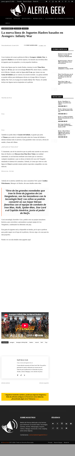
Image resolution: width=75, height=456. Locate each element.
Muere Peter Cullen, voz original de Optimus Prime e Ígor (65, 83)
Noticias (17, 18)
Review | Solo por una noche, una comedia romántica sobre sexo (65, 110)
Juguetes (17, 28)
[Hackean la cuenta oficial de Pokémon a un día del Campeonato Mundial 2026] (54, 55)
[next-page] (55, 89)
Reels (8, 23)
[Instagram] (52, 1)
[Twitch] (65, 1)
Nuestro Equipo (27, 1)
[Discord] (46, 1)
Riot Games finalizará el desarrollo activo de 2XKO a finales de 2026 (65, 125)
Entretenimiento (7, 28)
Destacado (26, 18)
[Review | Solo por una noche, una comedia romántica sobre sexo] (54, 111)
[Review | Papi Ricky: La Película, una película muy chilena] (54, 103)
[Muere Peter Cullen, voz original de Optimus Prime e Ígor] (54, 83)
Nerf (42, 342)
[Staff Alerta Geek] (21, 45)
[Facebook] (49, 1)
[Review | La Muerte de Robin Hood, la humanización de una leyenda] (54, 118)
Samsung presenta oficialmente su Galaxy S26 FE (65, 68)
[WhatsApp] (22, 51)
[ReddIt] (34, 51)
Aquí (37, 399)
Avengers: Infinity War (21, 342)
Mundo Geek (37, 18)
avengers (12, 342)
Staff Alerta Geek (31, 45)
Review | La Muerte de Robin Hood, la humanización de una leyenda (65, 118)
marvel (37, 342)
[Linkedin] (56, 1)
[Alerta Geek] (37, 9)
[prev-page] (52, 89)
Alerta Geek (6, 442)
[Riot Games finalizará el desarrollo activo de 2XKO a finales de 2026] (54, 126)
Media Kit (35, 1)
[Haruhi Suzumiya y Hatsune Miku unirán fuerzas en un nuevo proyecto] (54, 62)
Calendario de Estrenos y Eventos (58, 18)
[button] (72, 19)
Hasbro (31, 342)
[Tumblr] (39, 51)
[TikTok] (62, 1)
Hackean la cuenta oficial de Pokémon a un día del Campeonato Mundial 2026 (65, 55)
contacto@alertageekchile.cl (38, 435)
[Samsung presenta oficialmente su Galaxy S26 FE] (54, 69)
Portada (19, 1)
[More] (45, 51)
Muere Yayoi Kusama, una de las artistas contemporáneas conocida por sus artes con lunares (65, 76)
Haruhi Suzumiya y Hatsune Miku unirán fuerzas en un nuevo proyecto (65, 62)
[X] (68, 1)
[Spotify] (59, 1)
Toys (46, 342)
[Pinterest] (16, 51)
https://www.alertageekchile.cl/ (25, 362)
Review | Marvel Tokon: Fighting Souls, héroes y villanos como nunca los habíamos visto (64, 133)
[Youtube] (72, 1)
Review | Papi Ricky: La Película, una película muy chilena (64, 103)
